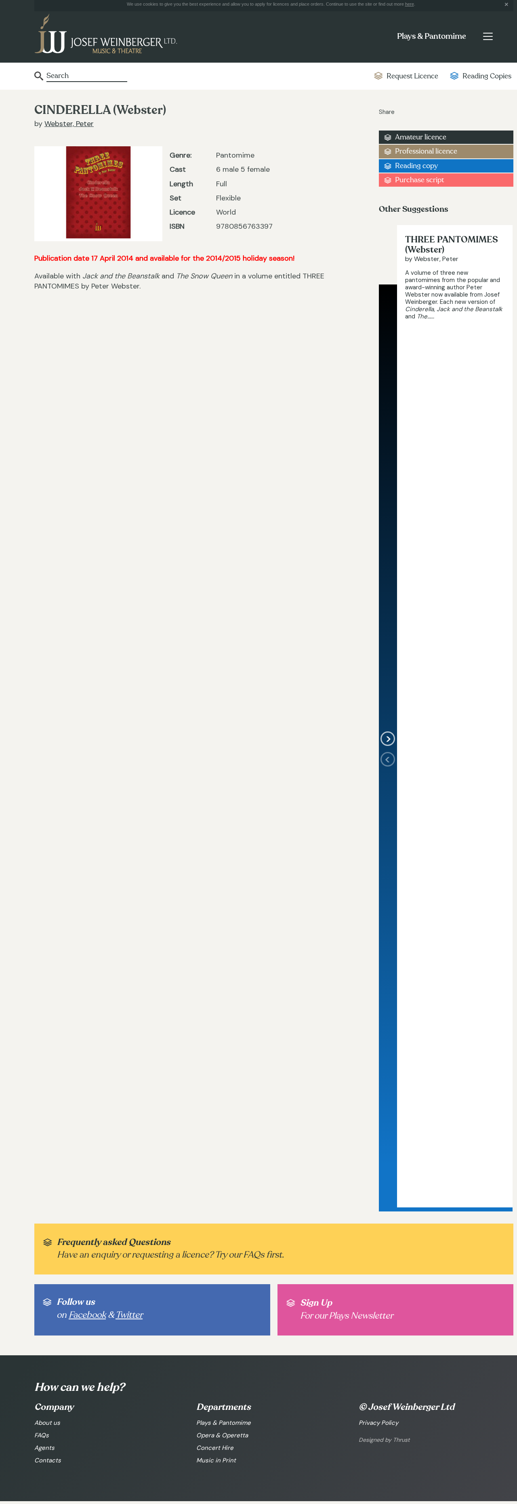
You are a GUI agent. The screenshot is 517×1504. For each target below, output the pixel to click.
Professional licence (426, 151)
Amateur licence (420, 137)
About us (47, 1423)
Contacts (47, 1460)
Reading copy (416, 166)
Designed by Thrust (384, 1439)
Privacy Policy (378, 1423)
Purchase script (419, 180)
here (409, 4)
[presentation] (388, 979)
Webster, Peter (69, 123)
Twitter (129, 1315)
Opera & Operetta (222, 1435)
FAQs (41, 1435)
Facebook (87, 1315)
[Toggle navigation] (487, 36)
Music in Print (216, 1460)
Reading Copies (486, 76)
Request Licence (412, 76)
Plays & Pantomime (431, 36)
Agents (44, 1448)
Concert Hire (214, 1448)
